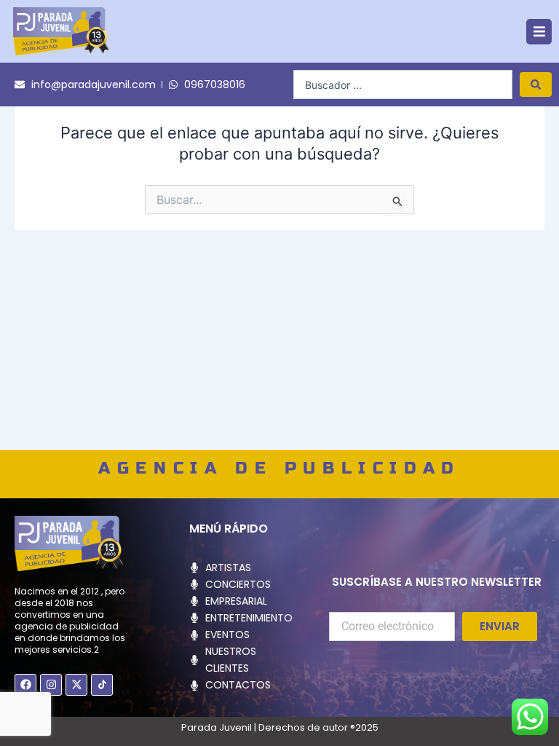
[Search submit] (536, 84)
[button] (539, 31)
